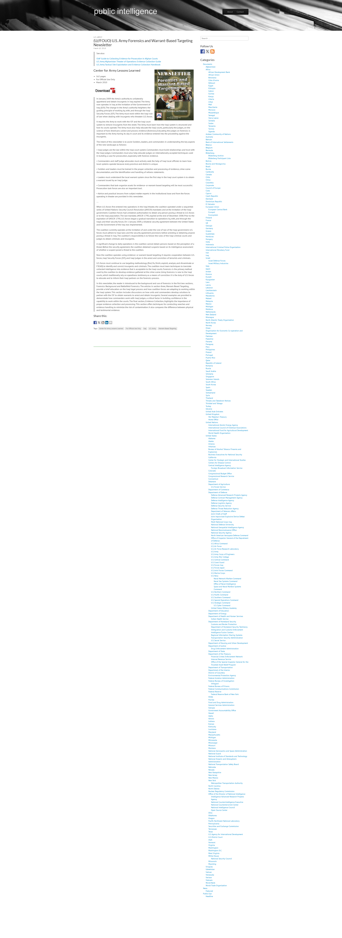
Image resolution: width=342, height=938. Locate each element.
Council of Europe (213, 188)
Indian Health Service (219, 619)
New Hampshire (214, 772)
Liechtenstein (211, 290)
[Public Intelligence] (126, 11)
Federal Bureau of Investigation (221, 681)
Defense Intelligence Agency (222, 500)
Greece (208, 231)
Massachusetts (214, 734)
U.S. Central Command (220, 559)
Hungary (209, 239)
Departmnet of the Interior (219, 670)
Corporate (210, 185)
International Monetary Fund (217, 250)
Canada (209, 174)
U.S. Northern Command (220, 592)
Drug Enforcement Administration (225, 648)
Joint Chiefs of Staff (219, 514)
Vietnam (209, 880)
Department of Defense (217, 492)
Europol (211, 212)
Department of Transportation (220, 667)
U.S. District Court (215, 837)
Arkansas (212, 446)
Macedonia (210, 295)
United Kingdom (212, 414)
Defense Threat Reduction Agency (225, 508)
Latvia (208, 285)
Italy (207, 266)
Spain (208, 387)
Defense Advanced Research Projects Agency (229, 495)
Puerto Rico (210, 357)
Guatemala (210, 233)
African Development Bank (219, 72)
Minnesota (212, 740)
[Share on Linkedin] (106, 322)
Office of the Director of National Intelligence (226, 794)
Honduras (210, 236)
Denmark (209, 198)
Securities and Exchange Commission (223, 826)
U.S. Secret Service (218, 640)
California (212, 457)
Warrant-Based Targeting (167, 328)
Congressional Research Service (221, 476)
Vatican (209, 872)
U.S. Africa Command (219, 543)
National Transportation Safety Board (223, 764)
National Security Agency (221, 532)
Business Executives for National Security (225, 454)
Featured (209, 891)
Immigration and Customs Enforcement (227, 629)
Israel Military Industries (218, 263)
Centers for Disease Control (219, 462)
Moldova (209, 309)
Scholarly (209, 374)
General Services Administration (221, 705)
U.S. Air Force (216, 546)
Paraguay (209, 344)
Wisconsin (212, 861)
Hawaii (211, 713)
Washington (213, 847)
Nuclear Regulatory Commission (221, 791)
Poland (208, 352)
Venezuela (210, 874)
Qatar (208, 360)
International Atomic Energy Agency (223, 425)
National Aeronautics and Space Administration (227, 751)
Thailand (209, 398)
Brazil (208, 166)
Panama (209, 341)
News (205, 888)
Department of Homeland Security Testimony (229, 627)
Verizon (209, 877)
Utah (210, 839)
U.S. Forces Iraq (217, 565)
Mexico (208, 304)
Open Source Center (219, 810)
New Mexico (213, 777)
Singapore (210, 376)
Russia (208, 368)
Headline (209, 896)
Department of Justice (217, 646)
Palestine (209, 339)
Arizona (211, 444)
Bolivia (208, 161)
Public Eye (207, 893)
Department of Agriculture (219, 484)
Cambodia (210, 171)
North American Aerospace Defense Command (229, 535)
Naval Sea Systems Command (225, 581)
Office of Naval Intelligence (225, 584)
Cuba (208, 190)
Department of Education (218, 610)
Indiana (211, 721)
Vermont (211, 842)
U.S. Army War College (220, 557)
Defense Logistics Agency (221, 503)
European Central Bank (217, 209)
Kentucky (212, 726)
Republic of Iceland (213, 363)
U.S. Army (98, 37)
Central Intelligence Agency (219, 465)
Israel (208, 258)
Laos (207, 282)
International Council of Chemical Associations (227, 427)
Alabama (211, 438)
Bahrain (209, 139)
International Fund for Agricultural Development (228, 430)
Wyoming (212, 864)
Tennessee (212, 829)
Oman (208, 328)
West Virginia (213, 853)
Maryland (212, 732)
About (230, 11)
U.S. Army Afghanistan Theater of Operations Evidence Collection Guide (128, 61)
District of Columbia (216, 672)
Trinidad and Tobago (214, 403)
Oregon (211, 818)
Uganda (211, 131)
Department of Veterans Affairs (223, 511)
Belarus (209, 145)
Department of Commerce (218, 489)
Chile (208, 177)
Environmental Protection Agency (222, 675)
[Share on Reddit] (102, 322)
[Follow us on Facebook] (202, 51)
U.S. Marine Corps (218, 573)
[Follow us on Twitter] (207, 51)
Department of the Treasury (219, 654)
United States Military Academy (224, 608)
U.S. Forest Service (218, 487)
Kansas (211, 724)
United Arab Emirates (214, 411)
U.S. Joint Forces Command (222, 570)
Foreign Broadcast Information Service (226, 468)
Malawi (208, 298)
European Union (212, 207)
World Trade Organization (216, 885)
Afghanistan (210, 66)
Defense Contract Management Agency (226, 497)
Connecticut (213, 479)
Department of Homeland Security (222, 621)
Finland (209, 217)
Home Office (213, 419)
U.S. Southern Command (220, 597)
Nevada (211, 769)
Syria (208, 395)
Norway (209, 325)
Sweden (209, 390)
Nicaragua (210, 317)
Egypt (210, 85)
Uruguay (209, 866)
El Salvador (210, 204)
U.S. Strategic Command (220, 602)
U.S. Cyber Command (222, 605)
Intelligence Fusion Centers (222, 632)
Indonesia (210, 244)
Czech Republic (212, 196)
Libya (210, 101)
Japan (208, 269)
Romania (209, 365)
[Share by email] (110, 322)
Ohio (210, 812)
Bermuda (209, 150)
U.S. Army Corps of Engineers (222, 554)
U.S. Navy (214, 575)
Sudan (210, 123)
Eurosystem (213, 215)
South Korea (211, 384)
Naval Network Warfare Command (227, 578)
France (208, 220)
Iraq (144, 328)
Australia (209, 136)
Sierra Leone (213, 118)
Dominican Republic (214, 201)
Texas (210, 831)
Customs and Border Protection (224, 624)
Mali (210, 104)
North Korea (211, 322)
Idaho (210, 716)
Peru (207, 347)
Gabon (211, 91)
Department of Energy (217, 613)
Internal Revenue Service (221, 659)
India (208, 242)
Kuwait (208, 277)
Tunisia (211, 128)
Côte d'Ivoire (213, 80)
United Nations (212, 422)
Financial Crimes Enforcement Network (227, 656)
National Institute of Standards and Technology (227, 756)
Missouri (211, 745)
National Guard (214, 753)
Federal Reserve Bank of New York (225, 694)
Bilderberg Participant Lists (219, 158)
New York (212, 780)
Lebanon (209, 287)
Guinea (211, 93)
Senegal (211, 115)
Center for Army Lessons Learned (111, 328)
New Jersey (212, 775)
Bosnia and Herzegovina (216, 163)
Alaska (211, 441)
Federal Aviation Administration (221, 678)
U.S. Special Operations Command (224, 600)
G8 (207, 223)
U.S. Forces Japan (218, 567)
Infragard (215, 683)
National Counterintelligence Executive (227, 802)
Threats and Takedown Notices (218, 400)
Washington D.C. (215, 850)
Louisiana (212, 729)
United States (211, 435)
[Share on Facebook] (95, 322)
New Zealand (211, 314)
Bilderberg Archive (216, 155)
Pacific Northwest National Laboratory (224, 821)
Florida (211, 699)
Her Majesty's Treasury (217, 417)
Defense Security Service (221, 505)
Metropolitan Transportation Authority (227, 783)
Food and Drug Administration (220, 702)
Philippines (210, 349)
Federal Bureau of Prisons (218, 686)
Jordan (208, 271)
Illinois (211, 718)
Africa (208, 69)
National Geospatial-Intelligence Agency (227, 527)
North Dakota (213, 788)
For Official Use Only (133, 328)
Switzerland (210, 392)
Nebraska (212, 767)
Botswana (212, 77)
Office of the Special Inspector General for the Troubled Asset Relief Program (229, 663)
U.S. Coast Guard (217, 562)
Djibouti (211, 83)
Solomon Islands (212, 379)
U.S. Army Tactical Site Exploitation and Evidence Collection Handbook (128, 64)
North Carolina (214, 786)
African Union (213, 74)
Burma (208, 169)
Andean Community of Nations (218, 134)
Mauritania (212, 107)
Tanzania (211, 126)
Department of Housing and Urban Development (228, 643)
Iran (207, 252)
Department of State (216, 651)
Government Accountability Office (222, 710)
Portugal (209, 355)
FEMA (210, 697)
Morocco (211, 109)
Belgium (209, 147)
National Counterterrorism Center (224, 804)
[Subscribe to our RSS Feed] (212, 51)
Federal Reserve (214, 691)
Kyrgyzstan (210, 279)
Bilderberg (210, 153)
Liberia (211, 99)
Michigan (209, 306)
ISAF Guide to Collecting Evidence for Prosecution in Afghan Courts (127, 58)
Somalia (211, 120)
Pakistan (209, 336)
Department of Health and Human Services (225, 616)
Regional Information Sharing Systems (226, 635)
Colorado (212, 470)
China (208, 180)
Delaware (212, 481)
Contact (240, 11)
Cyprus (208, 193)
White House (213, 856)
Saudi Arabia (211, 371)
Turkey (208, 406)
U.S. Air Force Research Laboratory (225, 549)
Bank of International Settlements (219, 142)
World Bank (210, 882)
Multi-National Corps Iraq (221, 522)
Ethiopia (211, 88)
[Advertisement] (142, 341)
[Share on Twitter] (99, 322)
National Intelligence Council (223, 807)
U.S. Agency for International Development (225, 834)
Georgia (209, 225)
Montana (212, 748)
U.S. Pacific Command (219, 594)
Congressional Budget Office (220, 473)
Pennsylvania (213, 823)
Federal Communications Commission (223, 689)
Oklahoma (212, 815)
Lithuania (209, 293)
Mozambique (213, 112)
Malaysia (209, 301)
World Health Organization (219, 433)
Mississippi (212, 742)
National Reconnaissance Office (224, 530)
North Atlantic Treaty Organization (220, 320)
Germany (209, 228)
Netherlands (211, 312)
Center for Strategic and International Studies (227, 460)
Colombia (209, 182)
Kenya (210, 96)
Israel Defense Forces (217, 260)
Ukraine (209, 409)
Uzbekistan (210, 869)
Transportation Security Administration (227, 637)
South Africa (211, 382)
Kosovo (209, 274)
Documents (207, 64)
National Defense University (222, 524)
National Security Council (221, 858)
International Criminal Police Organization (223, 247)
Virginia (211, 845)
